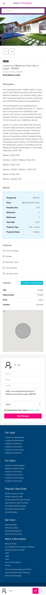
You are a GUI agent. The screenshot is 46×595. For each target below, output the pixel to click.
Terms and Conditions (13, 562)
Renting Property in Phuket (15, 550)
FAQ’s (7, 553)
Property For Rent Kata (13, 472)
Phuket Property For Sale (14, 494)
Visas (7, 559)
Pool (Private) (11, 268)
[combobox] (23, 404)
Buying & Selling (11, 525)
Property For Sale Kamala (14, 440)
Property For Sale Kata (13, 444)
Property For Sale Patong (14, 450)
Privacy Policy (21, 572)
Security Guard (12, 273)
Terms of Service (11, 576)
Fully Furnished (12, 251)
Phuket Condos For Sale (13, 497)
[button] (5, 51)
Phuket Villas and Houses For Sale (17, 500)
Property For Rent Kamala (14, 469)
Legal (7, 556)
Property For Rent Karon (14, 475)
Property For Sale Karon (13, 447)
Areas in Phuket (10, 544)
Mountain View (12, 262)
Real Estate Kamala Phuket (15, 509)
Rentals (5, 61)
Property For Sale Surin (13, 453)
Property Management (13, 531)
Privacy (7, 565)
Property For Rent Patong (14, 478)
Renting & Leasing (11, 528)
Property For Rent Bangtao (15, 465)
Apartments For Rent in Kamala (16, 503)
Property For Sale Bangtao (14, 437)
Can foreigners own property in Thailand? (20, 547)
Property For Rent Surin (13, 481)
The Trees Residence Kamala (15, 506)
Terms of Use (34, 410)
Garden (9, 256)
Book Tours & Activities (13, 534)
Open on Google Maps (33, 283)
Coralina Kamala (11, 512)
